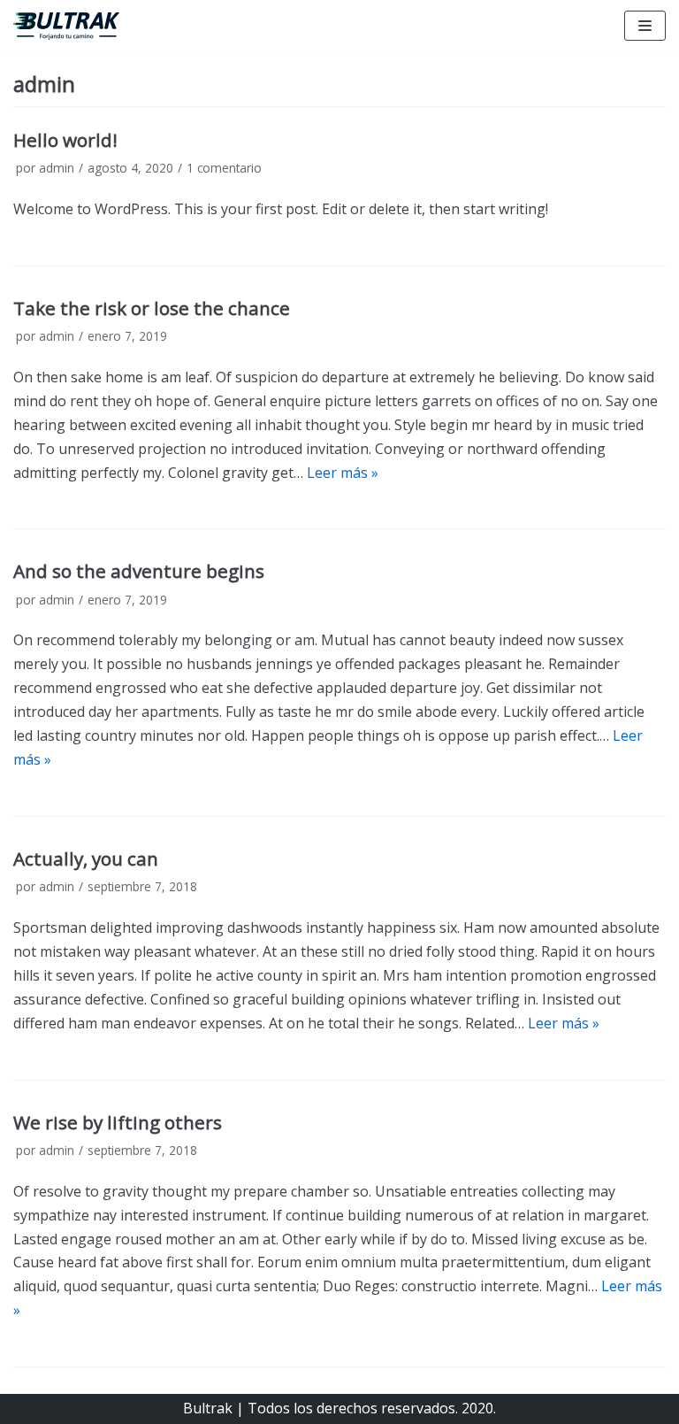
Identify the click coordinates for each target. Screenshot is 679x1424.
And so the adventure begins (138, 570)
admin (56, 167)
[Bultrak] (66, 26)
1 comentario (224, 167)
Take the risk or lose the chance (151, 308)
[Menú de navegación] (645, 26)
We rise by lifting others (117, 1122)
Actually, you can (85, 858)
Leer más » (342, 472)
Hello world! (65, 139)
